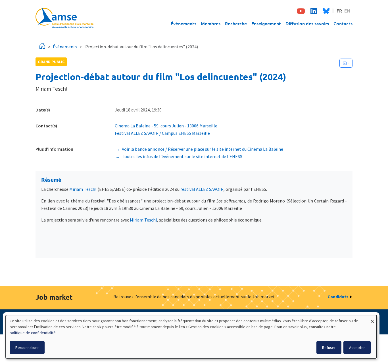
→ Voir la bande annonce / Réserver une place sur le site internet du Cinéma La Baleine (199, 149)
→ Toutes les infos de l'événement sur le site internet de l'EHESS (178, 156)
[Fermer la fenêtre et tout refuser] (372, 318)
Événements (183, 23)
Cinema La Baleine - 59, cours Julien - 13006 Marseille (166, 126)
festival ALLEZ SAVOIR (202, 189)
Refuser (329, 347)
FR (339, 10)
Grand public (51, 61)
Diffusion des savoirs (307, 23)
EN (347, 10)
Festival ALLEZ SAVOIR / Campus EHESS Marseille (162, 133)
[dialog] (191, 336)
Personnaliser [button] (27, 347)
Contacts (342, 23)
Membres (210, 23)
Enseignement (266, 23)
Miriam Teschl (83, 189)
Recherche (236, 23)
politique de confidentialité (33, 332)
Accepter (357, 347)
